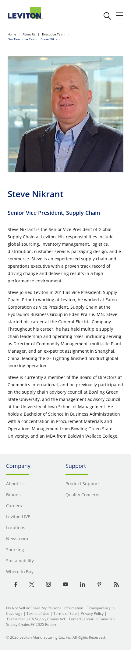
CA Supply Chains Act (47, 619)
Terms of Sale (65, 613)
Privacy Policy (92, 613)
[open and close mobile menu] (120, 15)
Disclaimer (16, 619)
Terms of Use (38, 613)
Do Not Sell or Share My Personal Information (44, 608)
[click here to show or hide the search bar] (107, 16)
